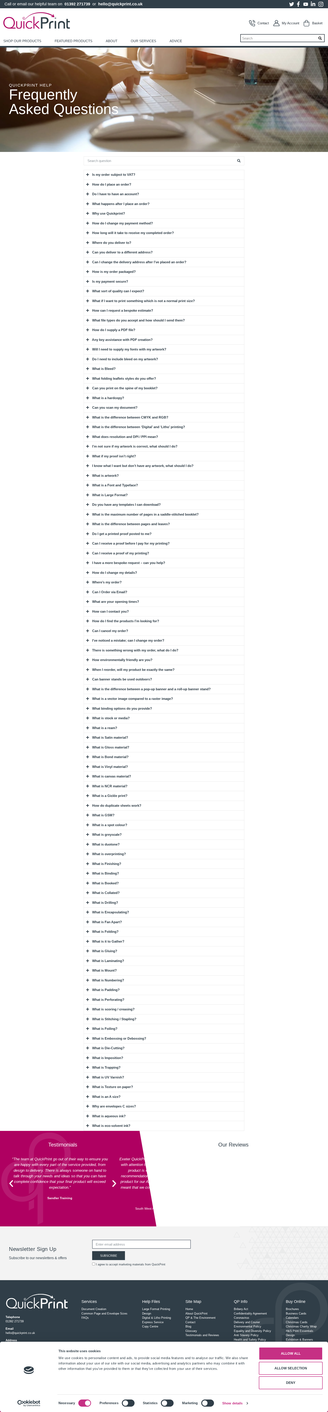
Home (189, 1309)
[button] (11, 1183)
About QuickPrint (196, 1313)
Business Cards (296, 1313)
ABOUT (111, 41)
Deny (290, 1383)
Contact (263, 23)
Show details (232, 1403)
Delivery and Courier (247, 1322)
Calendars (292, 1317)
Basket (317, 23)
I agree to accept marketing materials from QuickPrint (130, 1264)
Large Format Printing (156, 1309)
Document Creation (93, 1309)
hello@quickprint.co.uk (120, 4)
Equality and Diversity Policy (252, 1331)
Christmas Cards (296, 1322)
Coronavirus (241, 1317)
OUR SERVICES (143, 41)
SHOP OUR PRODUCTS (22, 41)
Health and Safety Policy (250, 1339)
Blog (188, 1326)
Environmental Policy (247, 1326)
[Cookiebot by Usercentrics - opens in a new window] (28, 1403)
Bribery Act (241, 1309)
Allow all (291, 1353)
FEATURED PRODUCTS (73, 41)
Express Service (153, 1322)
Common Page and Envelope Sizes (104, 1313)
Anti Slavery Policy (246, 1335)
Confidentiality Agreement (250, 1313)
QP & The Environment (200, 1317)
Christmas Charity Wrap (301, 1326)
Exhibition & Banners (299, 1339)
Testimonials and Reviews (202, 1335)
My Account (290, 23)
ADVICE (176, 41)
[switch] (128, 1403)
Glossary (191, 1331)
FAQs (85, 1317)
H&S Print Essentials (299, 1331)
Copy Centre (150, 1326)
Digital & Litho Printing (156, 1317)
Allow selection (290, 1368)
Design (146, 1313)
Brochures (292, 1309)
